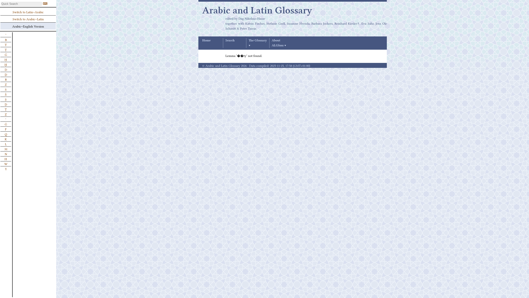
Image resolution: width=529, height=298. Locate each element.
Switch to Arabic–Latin (28, 19)
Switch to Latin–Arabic (28, 12)
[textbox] (21, 4)
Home (206, 40)
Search (230, 40)
